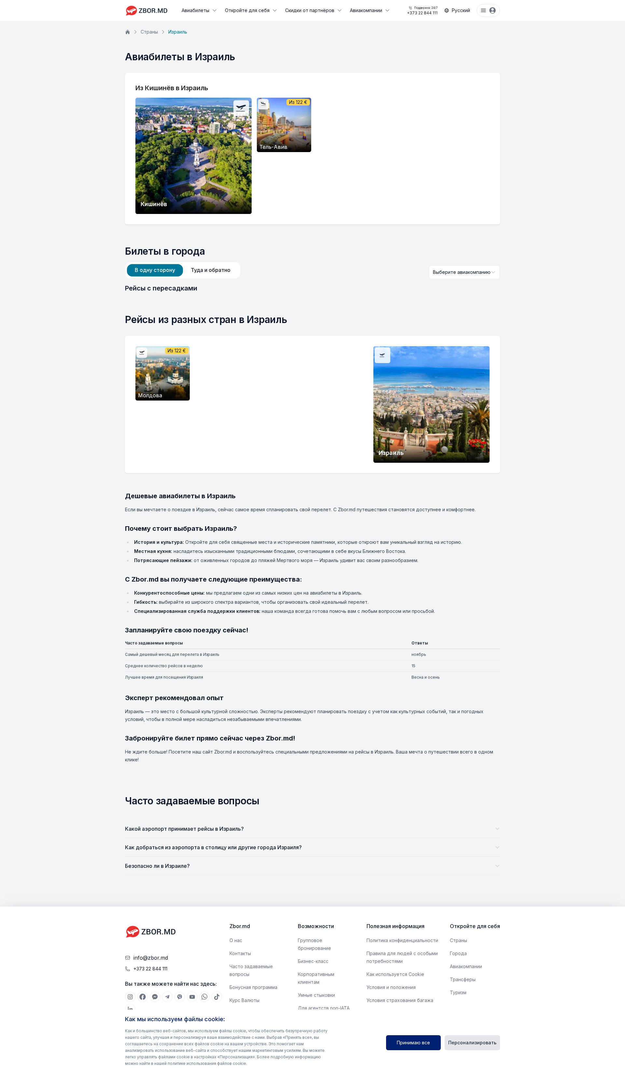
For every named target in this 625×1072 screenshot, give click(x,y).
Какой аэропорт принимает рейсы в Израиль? (184, 828)
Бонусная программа (253, 987)
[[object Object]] (130, 997)
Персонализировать (472, 1042)
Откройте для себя (247, 10)
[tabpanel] (312, 288)
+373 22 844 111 (422, 10)
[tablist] (182, 270)
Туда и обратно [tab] (210, 270)
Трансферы (463, 979)
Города (458, 953)
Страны (149, 32)
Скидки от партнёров (309, 10)
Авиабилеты (195, 10)
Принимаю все (413, 1042)
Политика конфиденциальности (402, 940)
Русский (461, 10)
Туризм (458, 992)
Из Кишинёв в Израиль (171, 88)
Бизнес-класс (313, 961)
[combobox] (464, 272)
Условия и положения (391, 987)
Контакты (240, 953)
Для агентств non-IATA (324, 1008)
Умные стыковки (316, 995)
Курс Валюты (244, 1000)
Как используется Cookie (395, 974)
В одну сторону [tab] (155, 270)
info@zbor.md (150, 957)
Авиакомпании (366, 10)
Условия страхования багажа (400, 1000)
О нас (235, 940)
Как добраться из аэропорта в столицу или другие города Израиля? (213, 847)
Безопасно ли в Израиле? (157, 866)
